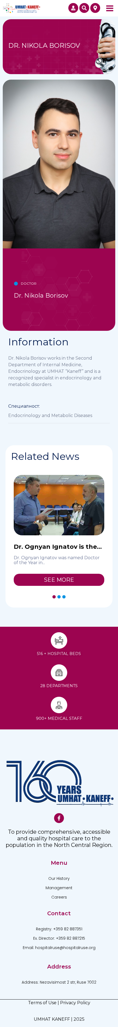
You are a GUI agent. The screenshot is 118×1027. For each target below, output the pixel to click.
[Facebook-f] (59, 818)
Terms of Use (42, 1002)
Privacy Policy (75, 1002)
